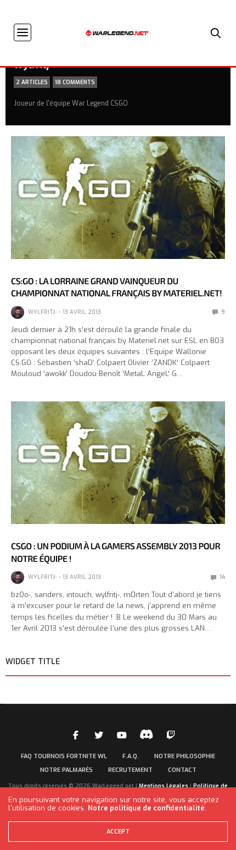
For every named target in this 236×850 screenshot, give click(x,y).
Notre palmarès (66, 770)
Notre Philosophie (184, 756)
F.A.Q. (130, 756)
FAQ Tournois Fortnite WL (64, 756)
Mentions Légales (163, 786)
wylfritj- (42, 312)
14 (221, 577)
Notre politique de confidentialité (146, 808)
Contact (182, 770)
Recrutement (130, 770)
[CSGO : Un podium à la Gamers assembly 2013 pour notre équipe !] (118, 462)
